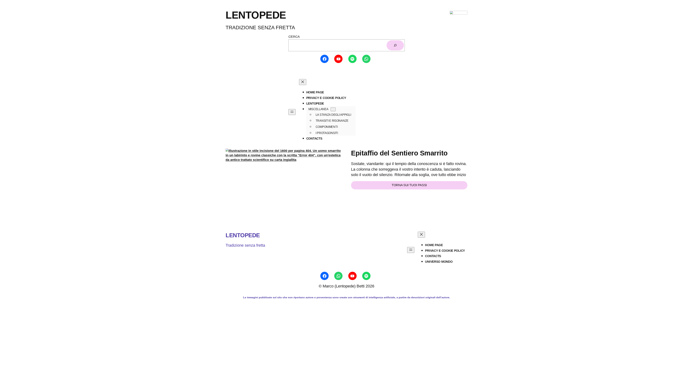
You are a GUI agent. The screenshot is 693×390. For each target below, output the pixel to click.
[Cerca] (395, 45)
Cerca (294, 36)
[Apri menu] (292, 112)
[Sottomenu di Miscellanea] (333, 109)
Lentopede (243, 235)
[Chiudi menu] (302, 82)
